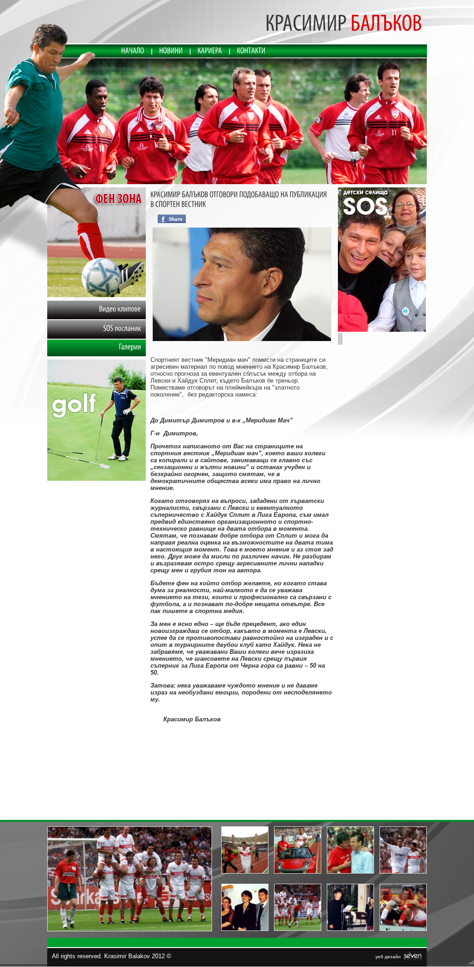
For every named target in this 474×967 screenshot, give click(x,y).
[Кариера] (210, 50)
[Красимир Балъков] (237, 121)
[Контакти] (251, 50)
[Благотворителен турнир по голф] (96, 478)
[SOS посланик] (382, 329)
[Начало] (132, 50)
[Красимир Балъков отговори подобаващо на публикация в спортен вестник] (241, 341)
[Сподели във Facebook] (172, 217)
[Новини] (171, 50)
